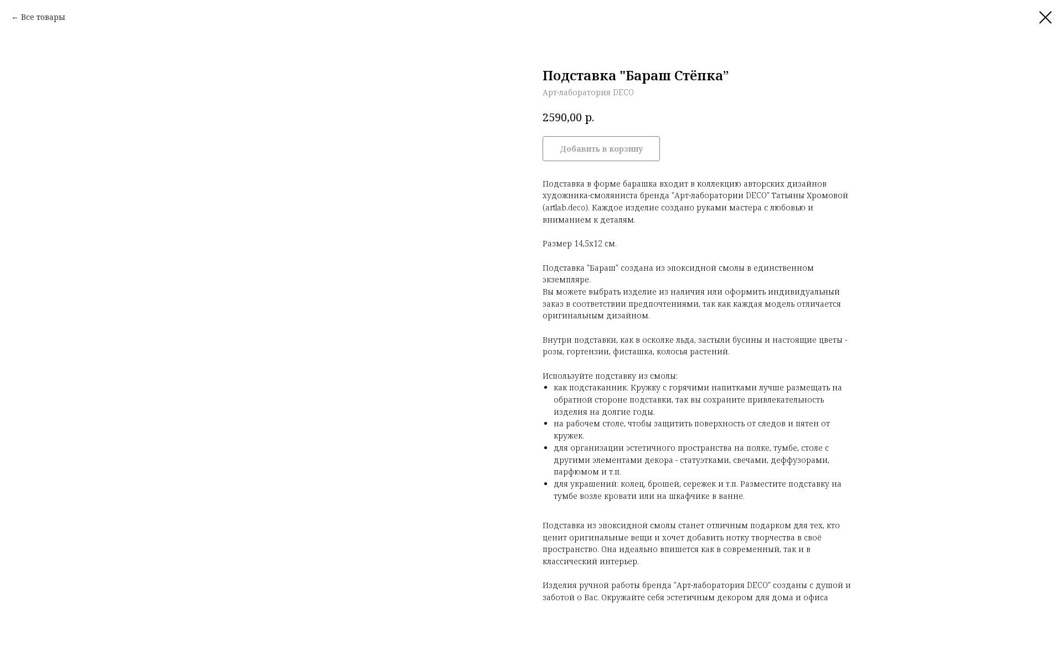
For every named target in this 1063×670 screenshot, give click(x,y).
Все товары (43, 17)
